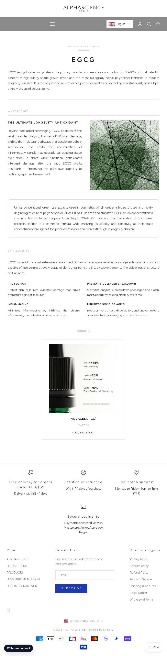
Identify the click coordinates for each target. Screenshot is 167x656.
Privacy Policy (139, 559)
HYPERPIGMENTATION (23, 579)
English (121, 23)
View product (83, 432)
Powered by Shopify (100, 629)
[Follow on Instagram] (9, 611)
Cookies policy (139, 566)
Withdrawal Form (141, 599)
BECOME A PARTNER (22, 586)
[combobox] (120, 24)
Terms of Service (141, 579)
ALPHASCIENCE (18, 559)
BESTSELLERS (17, 566)
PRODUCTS (15, 572)
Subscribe (71, 588)
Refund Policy (139, 572)
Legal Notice (138, 593)
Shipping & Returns (142, 586)
